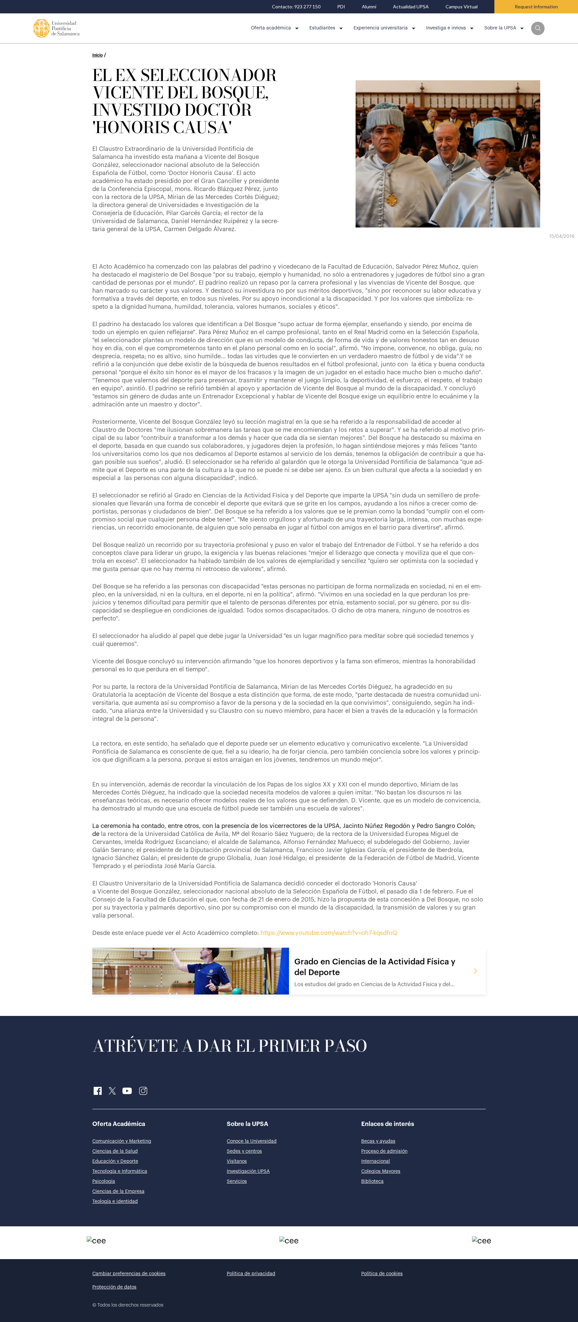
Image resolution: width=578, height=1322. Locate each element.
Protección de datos (114, 1287)
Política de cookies (382, 1273)
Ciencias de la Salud (115, 1151)
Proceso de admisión (384, 1151)
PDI (341, 6)
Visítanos (237, 1161)
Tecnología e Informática (119, 1171)
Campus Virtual (462, 6)
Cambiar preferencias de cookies (129, 1273)
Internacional (375, 1161)
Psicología (103, 1181)
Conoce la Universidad (252, 1141)
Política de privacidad (251, 1273)
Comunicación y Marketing (121, 1141)
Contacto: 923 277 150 (296, 6)
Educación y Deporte (115, 1161)
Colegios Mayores (380, 1171)
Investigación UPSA (248, 1171)
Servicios (237, 1181)
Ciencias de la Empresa (118, 1191)
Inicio (97, 55)
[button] (538, 28)
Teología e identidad (115, 1201)
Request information (536, 6)
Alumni (369, 6)
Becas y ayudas (378, 1141)
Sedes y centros (244, 1151)
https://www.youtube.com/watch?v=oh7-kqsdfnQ (329, 933)
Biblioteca (372, 1181)
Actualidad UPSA (411, 6)
